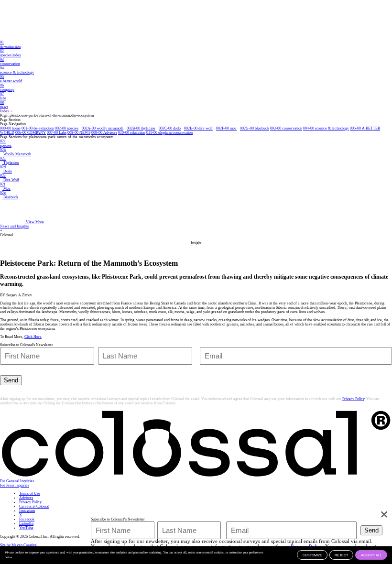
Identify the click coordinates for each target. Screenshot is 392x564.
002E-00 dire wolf (198, 128)
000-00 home (10, 128)
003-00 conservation (286, 128)
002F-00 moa (226, 128)
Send (11, 380)
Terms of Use (29, 493)
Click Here (33, 337)
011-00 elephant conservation (169, 132)
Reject (341, 555)
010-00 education (131, 132)
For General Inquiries (17, 481)
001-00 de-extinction (38, 128)
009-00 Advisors (104, 132)
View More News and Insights (22, 224)
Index (6, 111)
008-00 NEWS (78, 132)
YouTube (26, 528)
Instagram (27, 511)
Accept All (371, 555)
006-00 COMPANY (30, 132)
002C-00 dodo (170, 128)
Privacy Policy (353, 399)
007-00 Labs (56, 132)
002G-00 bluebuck (254, 128)
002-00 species (66, 128)
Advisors (26, 498)
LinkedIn (26, 523)
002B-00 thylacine (141, 128)
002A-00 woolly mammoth (102, 128)
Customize (312, 555)
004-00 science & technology (326, 128)
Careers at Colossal (34, 506)
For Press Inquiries (14, 485)
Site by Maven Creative (18, 545)
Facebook (26, 519)
